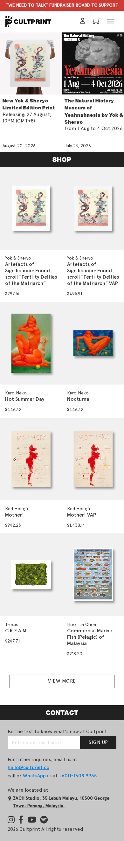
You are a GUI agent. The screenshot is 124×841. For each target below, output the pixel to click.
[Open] (110, 21)
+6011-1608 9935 (78, 776)
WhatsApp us (37, 776)
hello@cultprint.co (28, 767)
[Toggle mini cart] (96, 21)
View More (62, 681)
